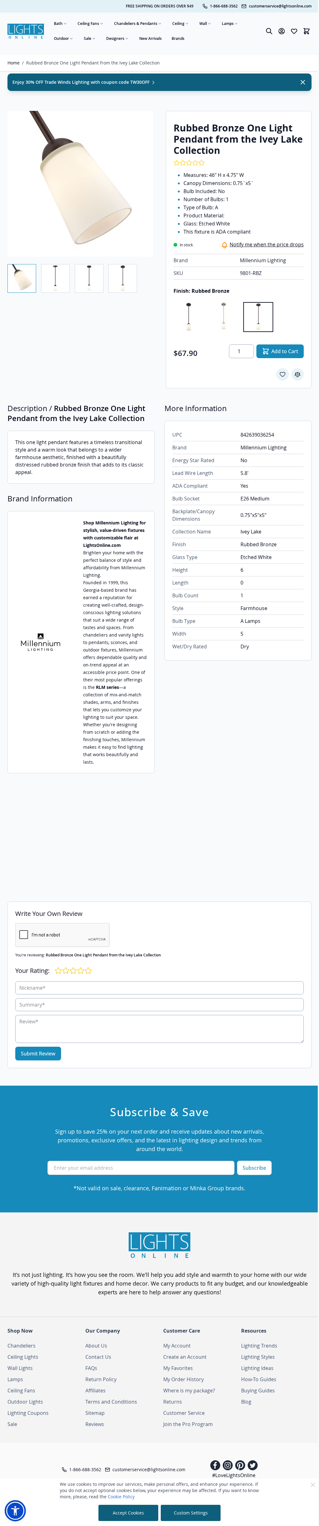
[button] (15, 1511)
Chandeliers (21, 1345)
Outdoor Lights (25, 1401)
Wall (203, 23)
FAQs (91, 1368)
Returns (172, 1401)
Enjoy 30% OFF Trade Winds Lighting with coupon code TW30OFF (81, 82)
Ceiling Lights (22, 1356)
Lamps (228, 23)
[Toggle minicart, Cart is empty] (307, 31)
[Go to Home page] (25, 31)
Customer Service (184, 1413)
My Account (177, 1345)
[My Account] (282, 31)
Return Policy (101, 1379)
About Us (96, 1345)
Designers (115, 38)
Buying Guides (258, 1390)
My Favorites (178, 1368)
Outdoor (61, 38)
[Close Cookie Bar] (313, 1485)
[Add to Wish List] (282, 374)
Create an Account (185, 1356)
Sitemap (95, 1413)
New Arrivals (150, 38)
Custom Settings (191, 1513)
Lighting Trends (259, 1345)
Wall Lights (20, 1368)
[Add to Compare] (297, 374)
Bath (58, 23)
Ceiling (178, 23)
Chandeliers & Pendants (135, 23)
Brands (178, 38)
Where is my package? (189, 1390)
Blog (246, 1401)
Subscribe (254, 1167)
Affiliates (95, 1390)
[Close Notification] (303, 82)
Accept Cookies (128, 1513)
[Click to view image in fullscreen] (80, 184)
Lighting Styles (258, 1356)
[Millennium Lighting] (40, 642)
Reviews (94, 1424)
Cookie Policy (121, 1497)
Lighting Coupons (28, 1413)
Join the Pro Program (188, 1424)
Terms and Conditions (111, 1401)
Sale (87, 38)
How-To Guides (258, 1379)
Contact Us (98, 1356)
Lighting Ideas (257, 1368)
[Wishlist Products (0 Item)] (294, 31)
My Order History (183, 1379)
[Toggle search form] (269, 31)
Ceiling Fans (88, 23)
